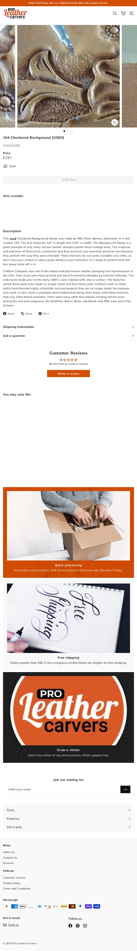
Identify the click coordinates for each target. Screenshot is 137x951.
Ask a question (14, 335)
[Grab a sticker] (68, 710)
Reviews (8, 863)
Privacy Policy (12, 883)
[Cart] (123, 13)
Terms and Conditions (17, 888)
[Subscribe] (125, 789)
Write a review (68, 373)
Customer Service (14, 877)
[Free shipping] (68, 618)
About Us (9, 852)
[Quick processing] (68, 525)
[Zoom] (114, 122)
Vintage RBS (11, 145)
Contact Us (10, 857)
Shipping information (18, 327)
